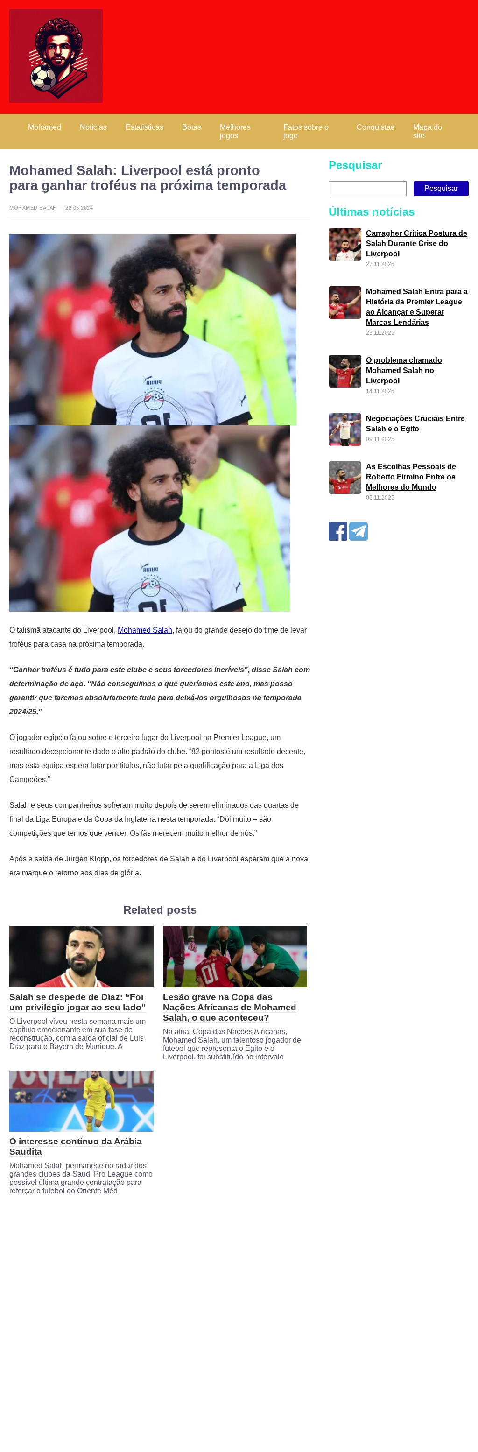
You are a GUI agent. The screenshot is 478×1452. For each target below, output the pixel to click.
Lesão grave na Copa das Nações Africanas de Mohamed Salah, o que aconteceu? (229, 1007)
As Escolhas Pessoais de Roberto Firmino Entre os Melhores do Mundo (411, 477)
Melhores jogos (235, 131)
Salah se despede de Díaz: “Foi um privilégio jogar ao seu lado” (77, 1002)
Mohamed (44, 127)
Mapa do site (427, 131)
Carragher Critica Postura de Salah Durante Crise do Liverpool (416, 243)
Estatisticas (144, 127)
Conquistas (375, 127)
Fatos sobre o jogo (306, 131)
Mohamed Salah (145, 630)
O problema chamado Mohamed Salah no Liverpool (404, 370)
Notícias (93, 127)
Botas (191, 127)
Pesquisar (355, 165)
